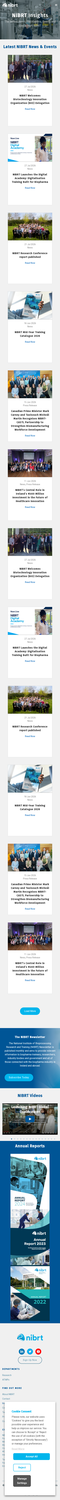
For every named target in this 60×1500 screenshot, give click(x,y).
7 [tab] (30, 1138)
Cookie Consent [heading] (21, 1411)
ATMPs (5, 1379)
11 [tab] (42, 1138)
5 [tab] (23, 1138)
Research (7, 1375)
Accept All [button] (32, 1456)
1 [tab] (11, 1138)
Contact (6, 1399)
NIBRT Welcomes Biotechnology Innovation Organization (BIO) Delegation (30, 99)
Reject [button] (22, 1467)
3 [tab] (17, 1138)
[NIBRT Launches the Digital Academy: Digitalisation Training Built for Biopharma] (30, 147)
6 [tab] (26, 1138)
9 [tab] (36, 1138)
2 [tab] (14, 1138)
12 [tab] (45, 1138)
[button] (19, 1077)
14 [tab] (51, 1138)
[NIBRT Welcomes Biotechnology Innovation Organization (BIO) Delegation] (30, 68)
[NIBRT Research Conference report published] (30, 226)
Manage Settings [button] (22, 1480)
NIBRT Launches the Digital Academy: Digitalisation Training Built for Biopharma (30, 178)
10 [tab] (39, 1138)
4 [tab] (20, 1138)
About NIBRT (8, 1394)
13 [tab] (48, 1138)
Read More (18, 1448)
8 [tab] (33, 1138)
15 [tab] (54, 1138)
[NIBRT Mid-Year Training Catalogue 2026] (30, 305)
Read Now (30, 109)
